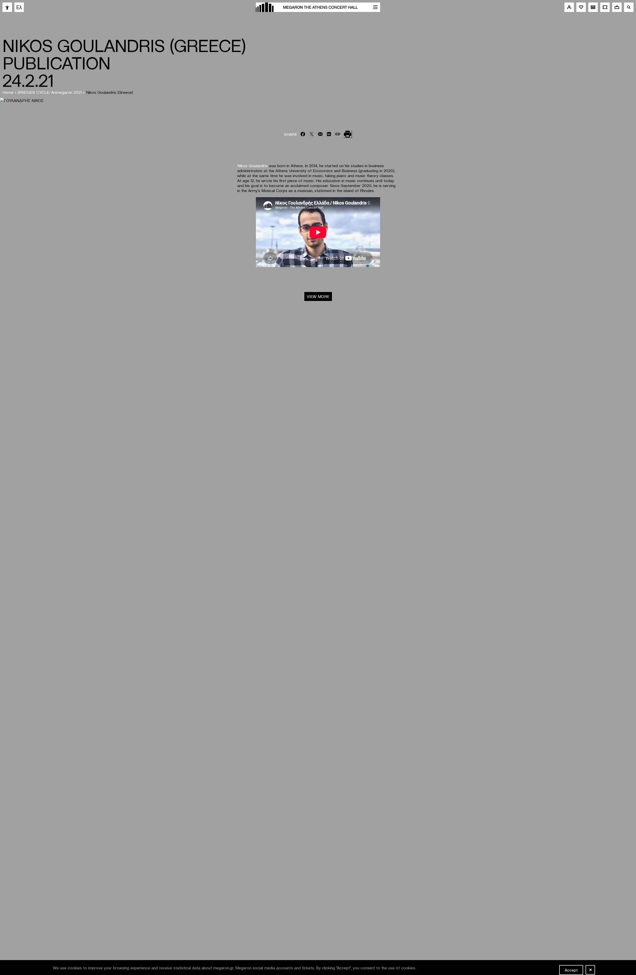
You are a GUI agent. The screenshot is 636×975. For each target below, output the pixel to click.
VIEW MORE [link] (318, 296)
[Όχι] (590, 970)
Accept (571, 969)
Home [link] (7, 92)
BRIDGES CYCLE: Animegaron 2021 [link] (50, 92)
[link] (7, 7)
